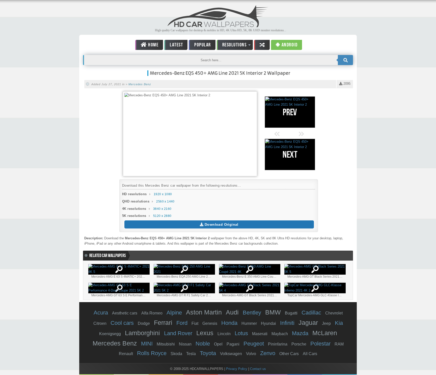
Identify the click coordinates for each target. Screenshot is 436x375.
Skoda (176, 354)
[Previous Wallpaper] (290, 112)
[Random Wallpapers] (262, 45)
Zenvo (267, 353)
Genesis (209, 323)
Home (153, 45)
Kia (339, 323)
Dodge (144, 323)
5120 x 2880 (162, 216)
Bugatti (291, 313)
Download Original (221, 224)
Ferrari (163, 322)
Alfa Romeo (151, 313)
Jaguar (308, 322)
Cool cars (122, 323)
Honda (229, 323)
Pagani (233, 344)
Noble (203, 343)
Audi (232, 312)
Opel (218, 344)
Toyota (208, 353)
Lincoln (224, 334)
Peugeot (253, 343)
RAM (339, 344)
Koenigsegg (110, 334)
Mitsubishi (166, 344)
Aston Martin (204, 312)
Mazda (300, 333)
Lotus (241, 333)
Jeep (326, 323)
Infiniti (287, 323)
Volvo (251, 354)
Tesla (191, 354)
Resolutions (232, 46)
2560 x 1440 (165, 201)
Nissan (185, 344)
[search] (345, 60)
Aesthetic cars (124, 313)
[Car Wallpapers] (218, 26)
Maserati (259, 334)
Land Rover (178, 333)
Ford (181, 323)
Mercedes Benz (139, 84)
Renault (126, 354)
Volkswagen (231, 354)
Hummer (249, 323)
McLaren (324, 332)
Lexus (204, 332)
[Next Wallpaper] (290, 154)
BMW (273, 312)
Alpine (174, 312)
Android (288, 45)
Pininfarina (277, 344)
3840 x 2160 (162, 209)
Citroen (99, 323)
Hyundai (268, 323)
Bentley (252, 312)
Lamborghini (142, 332)
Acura (101, 312)
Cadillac (311, 312)
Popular (202, 45)
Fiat (195, 323)
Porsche (298, 344)
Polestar (320, 343)
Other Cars (289, 354)
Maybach (279, 334)
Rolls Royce (152, 353)
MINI (147, 343)
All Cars (310, 354)
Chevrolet (334, 313)
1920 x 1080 (163, 194)
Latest (176, 45)
